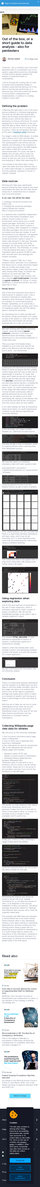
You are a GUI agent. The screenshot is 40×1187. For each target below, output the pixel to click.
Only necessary (20, 1168)
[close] (38, 2)
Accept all (20, 1160)
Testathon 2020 (19, 132)
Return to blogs (20, 1096)
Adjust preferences (20, 1177)
